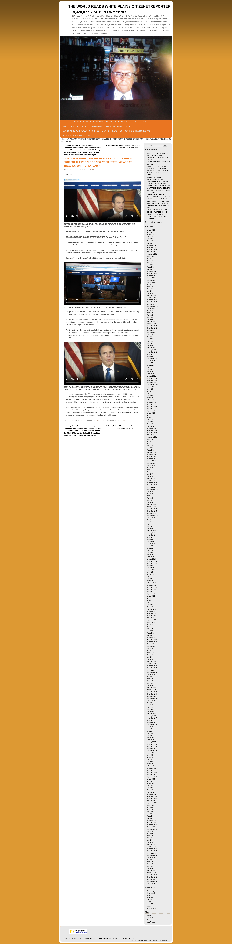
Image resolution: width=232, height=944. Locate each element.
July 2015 (150, 520)
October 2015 (151, 513)
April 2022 (150, 343)
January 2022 (151, 350)
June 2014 (150, 548)
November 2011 (152, 616)
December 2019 (152, 404)
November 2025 (152, 250)
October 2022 (151, 330)
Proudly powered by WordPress (141, 940)
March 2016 (150, 502)
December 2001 (152, 875)
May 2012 (150, 602)
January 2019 (151, 428)
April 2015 (150, 526)
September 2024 (152, 280)
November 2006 (152, 746)
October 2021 (151, 356)
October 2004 (151, 801)
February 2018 (151, 452)
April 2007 (150, 735)
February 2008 (151, 714)
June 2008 (150, 705)
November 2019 (152, 406)
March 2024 (150, 293)
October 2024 (151, 278)
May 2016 (150, 498)
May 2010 (150, 655)
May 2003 (150, 838)
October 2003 (151, 827)
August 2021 (151, 361)
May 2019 (150, 419)
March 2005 (150, 790)
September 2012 (152, 594)
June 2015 (150, 522)
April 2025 (150, 265)
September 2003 (152, 829)
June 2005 (150, 783)
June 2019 (150, 417)
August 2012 (151, 596)
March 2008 (150, 711)
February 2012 (151, 609)
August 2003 (151, 831)
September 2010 (152, 646)
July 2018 (150, 441)
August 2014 (151, 544)
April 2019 (150, 422)
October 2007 (151, 722)
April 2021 (150, 369)
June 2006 (150, 757)
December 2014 (152, 535)
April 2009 (150, 683)
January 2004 (151, 820)
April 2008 (150, 709)
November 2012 (152, 589)
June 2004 (150, 809)
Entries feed (150, 918)
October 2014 (151, 539)
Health (149, 895)
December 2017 (152, 456)
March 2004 (150, 816)
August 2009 (151, 674)
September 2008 (152, 698)
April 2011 (150, 631)
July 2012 (150, 598)
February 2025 (151, 269)
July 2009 (150, 677)
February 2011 (151, 635)
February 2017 (151, 478)
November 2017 (152, 459)
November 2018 (152, 433)
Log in (149, 915)
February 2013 (151, 583)
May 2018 (150, 446)
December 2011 (152, 613)
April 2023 (150, 317)
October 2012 (151, 592)
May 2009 (150, 681)
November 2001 (152, 877)
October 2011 (151, 618)
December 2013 (152, 561)
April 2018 (150, 448)
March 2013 (150, 581)
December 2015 (152, 509)
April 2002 (150, 866)
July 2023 (150, 311)
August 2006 (151, 753)
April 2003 (150, 840)
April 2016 (150, 500)
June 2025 (150, 260)
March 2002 (150, 868)
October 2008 (151, 696)
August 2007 (151, 727)
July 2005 (150, 781)
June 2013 (150, 574)
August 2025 (151, 256)
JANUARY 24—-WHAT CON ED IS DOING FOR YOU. (126, 122)
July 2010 (150, 650)
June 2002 (150, 862)
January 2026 (151, 245)
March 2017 (150, 476)
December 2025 (152, 247)
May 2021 (150, 367)
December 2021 (152, 352)
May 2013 (150, 576)
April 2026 (150, 239)
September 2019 (152, 411)
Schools (149, 899)
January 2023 (151, 324)
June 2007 (150, 731)
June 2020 (150, 391)
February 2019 (151, 426)
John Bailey (89, 169)
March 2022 (150, 345)
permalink (121, 420)
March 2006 (150, 764)
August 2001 (151, 883)
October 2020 (151, 382)
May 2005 (150, 785)
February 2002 (151, 870)
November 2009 (152, 668)
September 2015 (152, 515)
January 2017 (151, 480)
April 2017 (150, 474)
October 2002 (151, 853)
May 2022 (150, 341)
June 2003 (150, 836)
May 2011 (150, 629)
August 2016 (151, 491)
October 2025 (151, 252)
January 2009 (151, 690)
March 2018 (150, 450)
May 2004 (150, 812)
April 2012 (150, 605)
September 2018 (152, 437)
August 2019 (151, 413)
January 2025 (151, 271)
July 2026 (150, 232)
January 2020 (151, 402)
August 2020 (151, 387)
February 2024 (151, 295)
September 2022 (152, 332)
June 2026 (150, 234)
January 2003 (151, 846)
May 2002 (150, 864)
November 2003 (152, 825)
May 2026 (150, 236)
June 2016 (150, 496)
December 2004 (152, 796)
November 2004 (152, 798)
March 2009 (150, 685)
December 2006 (152, 744)
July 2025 (150, 258)
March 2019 (150, 424)
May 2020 (150, 393)
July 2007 (150, 729)
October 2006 (151, 748)
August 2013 (151, 570)
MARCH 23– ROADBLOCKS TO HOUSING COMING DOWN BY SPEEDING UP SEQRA (96, 126)
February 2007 (151, 740)
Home (65, 122)
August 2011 (151, 622)
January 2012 (151, 611)
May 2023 (150, 315)
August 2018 (151, 439)
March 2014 (150, 555)
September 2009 (152, 672)
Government (151, 893)
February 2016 (151, 504)
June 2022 (150, 339)
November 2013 (152, 563)
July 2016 (150, 494)
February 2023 (151, 321)
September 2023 (152, 306)
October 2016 (151, 487)
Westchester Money (153, 908)
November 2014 (152, 537)
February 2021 (151, 374)
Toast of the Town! (152, 904)
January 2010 (151, 663)
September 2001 (152, 881)
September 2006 (152, 751)
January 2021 (151, 376)
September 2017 (152, 463)
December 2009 (152, 666)
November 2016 (152, 485)
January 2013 (151, 585)
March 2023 (150, 319)
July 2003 (150, 833)
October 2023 (151, 304)
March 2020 (150, 398)
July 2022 (150, 337)
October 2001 (151, 879)
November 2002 (152, 851)
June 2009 (150, 679)
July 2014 (150, 546)
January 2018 (151, 454)
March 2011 (150, 633)
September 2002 (152, 855)
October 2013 (151, 565)
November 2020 (152, 380)
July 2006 (150, 755)
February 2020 (151, 400)
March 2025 (150, 267)
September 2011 (152, 620)
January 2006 (151, 768)
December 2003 (152, 822)
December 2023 (152, 300)
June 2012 (150, 600)
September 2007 (152, 724)
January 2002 (151, 873)
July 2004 (150, 807)
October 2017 (151, 461)
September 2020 (152, 385)
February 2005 (151, 792)
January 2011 (151, 637)
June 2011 (150, 626)
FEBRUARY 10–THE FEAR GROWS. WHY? (86, 122)
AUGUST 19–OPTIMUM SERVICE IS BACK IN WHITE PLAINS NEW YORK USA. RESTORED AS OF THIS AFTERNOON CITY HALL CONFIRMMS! (158, 214)
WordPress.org (151, 922)
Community (150, 891)
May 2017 (150, 472)
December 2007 (152, 718)
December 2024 (152, 273)
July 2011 (150, 624)
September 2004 (152, 803)
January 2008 (151, 716)
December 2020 (152, 378)
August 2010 (151, 648)
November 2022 (152, 328)
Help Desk (150, 897)
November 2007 (152, 720)
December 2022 (152, 326)
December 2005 (152, 770)
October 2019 (151, 409)
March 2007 (150, 737)
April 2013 (150, 578)
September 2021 (152, 358)
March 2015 (150, 528)
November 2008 (152, 694)
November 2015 (152, 511)
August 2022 (151, 334)
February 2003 (151, 844)
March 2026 (150, 241)
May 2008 (150, 707)
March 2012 (150, 607)
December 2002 (152, 849)
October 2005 (151, 775)
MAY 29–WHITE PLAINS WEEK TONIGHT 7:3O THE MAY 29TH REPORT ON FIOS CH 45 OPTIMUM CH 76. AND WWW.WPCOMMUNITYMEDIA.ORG (106, 133)
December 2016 (152, 483)
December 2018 (152, 430)
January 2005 (151, 794)
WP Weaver (163, 940)
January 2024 (151, 297)
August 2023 (151, 308)
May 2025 (150, 263)
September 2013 (152, 568)
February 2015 (151, 531)
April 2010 (150, 657)
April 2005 (150, 788)
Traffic (149, 906)
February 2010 (151, 661)
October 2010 (151, 644)
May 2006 (150, 759)
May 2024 (150, 289)
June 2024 (150, 287)
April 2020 (150, 395)
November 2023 (152, 302)
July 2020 (150, 389)
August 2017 (151, 465)
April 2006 (150, 761)
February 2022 (151, 348)
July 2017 (150, 467)
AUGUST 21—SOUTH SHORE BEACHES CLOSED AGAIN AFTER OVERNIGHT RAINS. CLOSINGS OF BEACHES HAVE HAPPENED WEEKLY (158, 170)
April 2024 (150, 291)
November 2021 (152, 354)
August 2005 (151, 779)
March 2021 (150, 372)
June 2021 (150, 365)
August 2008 (151, 700)
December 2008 (152, 692)
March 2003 (150, 842)
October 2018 (151, 435)
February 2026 (151, 243)
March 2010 (150, 659)
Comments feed (152, 920)
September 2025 (152, 254)
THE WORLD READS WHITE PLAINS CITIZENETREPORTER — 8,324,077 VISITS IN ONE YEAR (103, 938)
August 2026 (151, 230)
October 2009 (151, 670)
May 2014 (150, 550)
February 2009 (151, 687)
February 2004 (151, 818)
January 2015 (151, 533)
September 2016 (152, 489)
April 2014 (150, 552)
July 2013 (150, 572)
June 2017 (150, 470)
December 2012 (152, 587)
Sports (149, 902)
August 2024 (151, 282)
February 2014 (151, 557)
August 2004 (151, 805)
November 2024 (152, 276)
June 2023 (150, 313)
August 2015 (151, 517)
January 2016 (151, 507)
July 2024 (150, 284)
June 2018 (150, 443)
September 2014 (152, 541)
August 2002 (151, 857)
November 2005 (152, 772)
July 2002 (150, 859)
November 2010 (152, 642)
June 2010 (150, 653)
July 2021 (150, 363)
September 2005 (152, 777)
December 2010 (152, 639)
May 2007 (150, 733)
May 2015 (150, 524)
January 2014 (151, 559)
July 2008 (150, 703)
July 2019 (150, 415)
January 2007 (151, 742)
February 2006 (151, 766)
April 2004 (150, 814)
